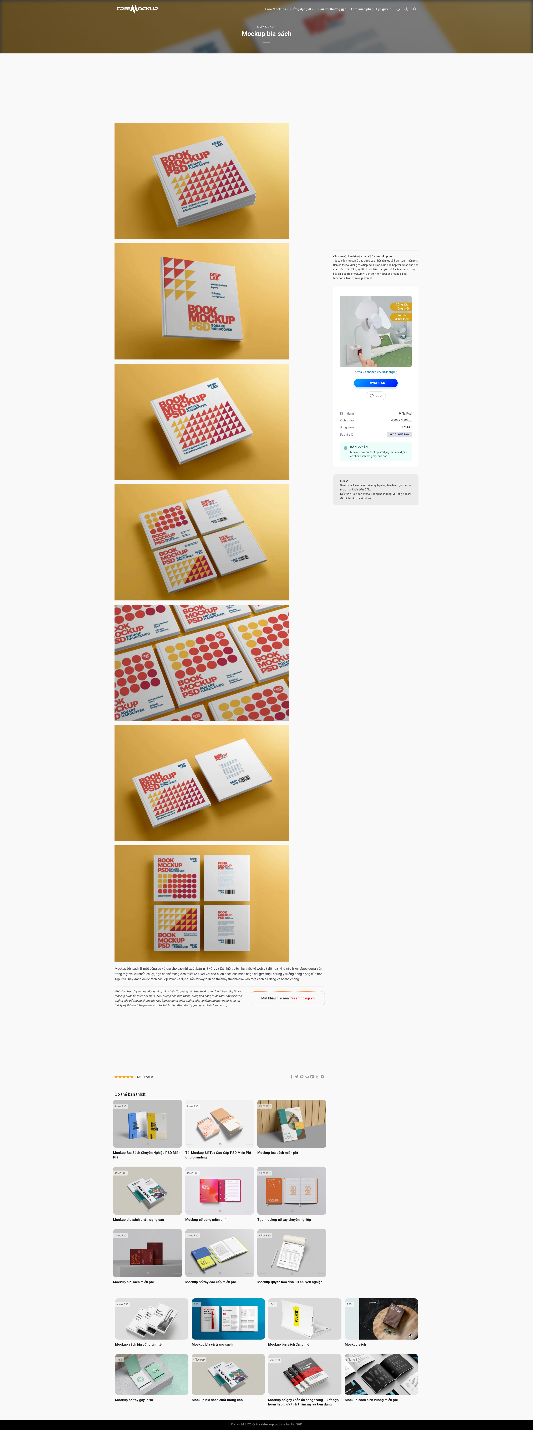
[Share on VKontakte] (307, 1077)
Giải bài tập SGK (291, 1424)
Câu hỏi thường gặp (332, 9)
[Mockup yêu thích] (398, 9)
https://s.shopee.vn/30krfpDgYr (376, 372)
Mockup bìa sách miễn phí (277, 1153)
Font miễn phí (361, 9)
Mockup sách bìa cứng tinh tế (138, 1344)
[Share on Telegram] (322, 1077)
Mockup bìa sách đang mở (288, 1344)
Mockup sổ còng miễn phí (205, 1220)
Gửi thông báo (399, 434)
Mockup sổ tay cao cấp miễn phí (210, 1282)
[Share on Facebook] (291, 1077)
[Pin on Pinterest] (301, 1077)
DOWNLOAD (375, 383)
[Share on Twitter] (296, 1077)
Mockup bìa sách (127, 969)
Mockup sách (355, 1344)
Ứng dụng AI (302, 9)
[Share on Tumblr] (317, 1077)
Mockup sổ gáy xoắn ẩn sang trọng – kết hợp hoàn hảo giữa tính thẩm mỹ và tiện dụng (303, 1402)
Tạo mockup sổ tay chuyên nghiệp (284, 1220)
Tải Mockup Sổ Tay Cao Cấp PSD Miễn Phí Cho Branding (218, 1155)
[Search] (414, 9)
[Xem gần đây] (406, 9)
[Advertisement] (266, 89)
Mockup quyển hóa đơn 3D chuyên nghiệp (290, 1282)
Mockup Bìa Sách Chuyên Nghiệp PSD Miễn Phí (146, 1155)
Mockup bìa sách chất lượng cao (138, 1220)
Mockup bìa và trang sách (212, 1344)
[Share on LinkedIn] (312, 1077)
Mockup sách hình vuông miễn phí (371, 1400)
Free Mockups (275, 9)
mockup (120, 996)
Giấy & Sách (266, 26)
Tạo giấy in (383, 9)
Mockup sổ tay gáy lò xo (134, 1400)
